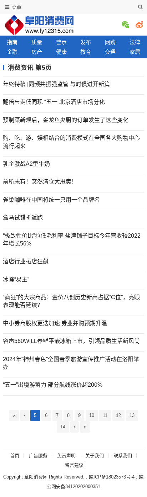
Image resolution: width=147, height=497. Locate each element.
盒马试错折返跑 (23, 218)
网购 (110, 42)
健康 (61, 52)
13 (132, 415)
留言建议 (74, 465)
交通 (110, 52)
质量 (36, 42)
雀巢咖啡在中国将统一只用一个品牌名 (51, 200)
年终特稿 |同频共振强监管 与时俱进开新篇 (56, 84)
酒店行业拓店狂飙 (26, 261)
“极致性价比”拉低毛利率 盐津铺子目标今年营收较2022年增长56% (72, 240)
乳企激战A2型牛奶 (26, 164)
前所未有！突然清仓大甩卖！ (40, 182)
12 (118, 415)
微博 (139, 24)
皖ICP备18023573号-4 (112, 477)
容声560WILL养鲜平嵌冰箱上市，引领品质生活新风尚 (71, 341)
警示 (61, 42)
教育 (85, 52)
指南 (12, 42)
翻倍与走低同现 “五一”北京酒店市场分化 (54, 102)
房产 (36, 52)
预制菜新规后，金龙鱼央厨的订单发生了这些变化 (65, 120)
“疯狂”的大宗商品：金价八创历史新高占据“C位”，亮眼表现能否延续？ (71, 301)
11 (105, 415)
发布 (85, 42)
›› (85, 426)
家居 (135, 52)
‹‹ (13, 415)
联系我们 (122, 455)
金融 (12, 52)
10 (91, 415)
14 (62, 426)
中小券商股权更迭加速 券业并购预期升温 (55, 323)
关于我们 (94, 455)
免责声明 (66, 455)
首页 (14, 455)
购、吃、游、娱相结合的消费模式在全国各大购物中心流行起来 (71, 142)
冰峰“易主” (16, 279)
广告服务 (38, 455)
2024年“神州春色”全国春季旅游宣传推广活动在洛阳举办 (71, 363)
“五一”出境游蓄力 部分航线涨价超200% (52, 385)
